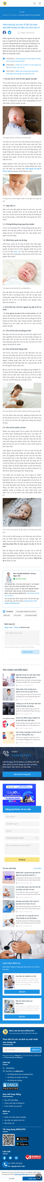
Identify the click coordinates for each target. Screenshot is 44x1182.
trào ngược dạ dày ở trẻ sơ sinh (26, 611)
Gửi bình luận (28, 652)
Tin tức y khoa (13, 15)
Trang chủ (5, 15)
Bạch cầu (7, 615)
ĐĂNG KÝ (36, 1050)
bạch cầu (17, 251)
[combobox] (22, 838)
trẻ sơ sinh (7, 171)
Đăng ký (17, 627)
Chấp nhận (32, 1179)
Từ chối (11, 1179)
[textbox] (22, 838)
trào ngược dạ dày (32, 169)
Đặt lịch (22, 992)
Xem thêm (37, 868)
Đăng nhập (8, 627)
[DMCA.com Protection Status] (11, 1086)
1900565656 (10, 1068)
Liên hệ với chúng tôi (22, 774)
